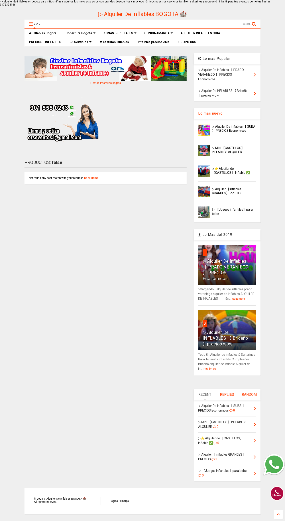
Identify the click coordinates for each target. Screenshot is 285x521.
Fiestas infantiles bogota (105, 83)
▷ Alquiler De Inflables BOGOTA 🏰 (142, 14)
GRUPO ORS (187, 42)
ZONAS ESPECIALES (118, 33)
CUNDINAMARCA (156, 33)
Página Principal (119, 501)
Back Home (91, 178)
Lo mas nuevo (210, 113)
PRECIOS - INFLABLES (45, 42)
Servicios (80, 42)
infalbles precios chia (153, 42)
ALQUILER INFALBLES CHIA (200, 33)
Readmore (238, 298)
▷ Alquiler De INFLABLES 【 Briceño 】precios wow (225, 338)
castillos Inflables (115, 42)
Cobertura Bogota (78, 33)
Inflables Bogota (44, 33)
